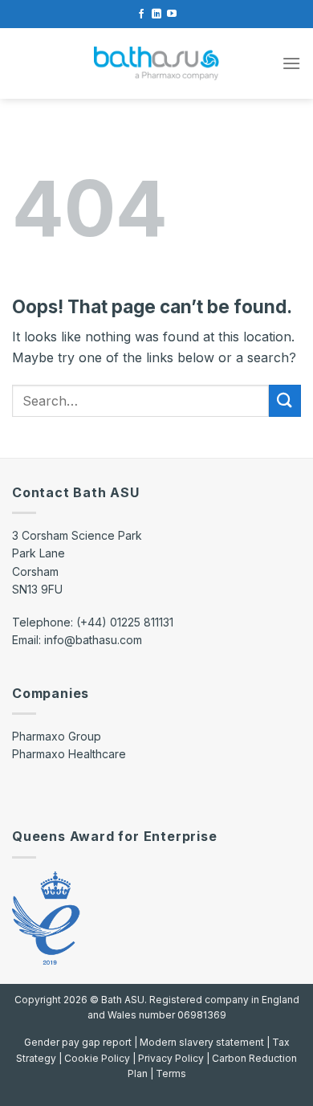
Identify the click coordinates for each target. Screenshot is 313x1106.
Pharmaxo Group (56, 736)
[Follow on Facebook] (141, 14)
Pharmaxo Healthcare (69, 754)
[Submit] (285, 400)
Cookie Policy (97, 1058)
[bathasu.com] (156, 64)
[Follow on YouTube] (172, 14)
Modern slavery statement (203, 1042)
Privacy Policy (171, 1058)
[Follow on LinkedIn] (156, 14)
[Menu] (291, 63)
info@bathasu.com (93, 640)
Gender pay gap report (79, 1042)
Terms (171, 1073)
